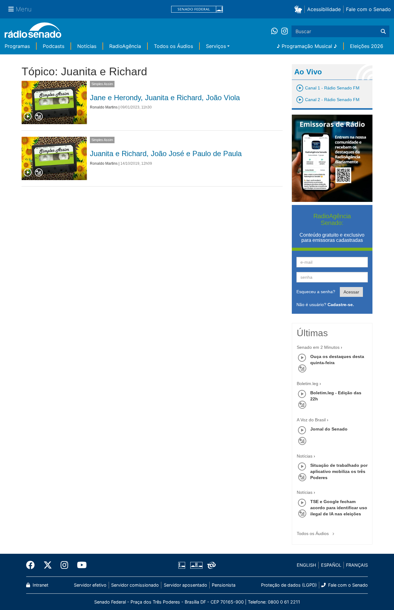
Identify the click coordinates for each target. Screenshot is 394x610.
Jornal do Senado (329, 429)
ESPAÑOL (331, 565)
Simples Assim (102, 84)
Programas (17, 46)
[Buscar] (383, 31)
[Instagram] (284, 31)
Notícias (86, 46)
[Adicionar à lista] (38, 116)
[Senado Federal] (197, 9)
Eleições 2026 (366, 46)
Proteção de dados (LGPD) (289, 585)
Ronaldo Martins (104, 107)
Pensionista (223, 585)
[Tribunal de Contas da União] (210, 565)
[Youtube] (80, 565)
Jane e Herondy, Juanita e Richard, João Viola (165, 97)
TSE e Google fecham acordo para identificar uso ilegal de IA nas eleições (338, 507)
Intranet (39, 585)
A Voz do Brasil (311, 419)
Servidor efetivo (90, 585)
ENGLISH (306, 565)
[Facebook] (32, 565)
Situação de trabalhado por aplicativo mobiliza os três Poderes (339, 471)
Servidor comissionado (135, 585)
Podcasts (53, 46)
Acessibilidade (324, 9)
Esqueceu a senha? (315, 291)
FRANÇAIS (357, 565)
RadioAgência (125, 46)
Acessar (351, 291)
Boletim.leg (307, 383)
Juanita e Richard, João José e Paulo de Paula (166, 153)
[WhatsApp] (276, 31)
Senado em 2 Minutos (318, 347)
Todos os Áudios (173, 46)
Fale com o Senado (368, 9)
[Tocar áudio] (28, 116)
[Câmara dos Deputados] (182, 565)
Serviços (216, 46)
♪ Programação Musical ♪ (307, 46)
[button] (299, 9)
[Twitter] (47, 565)
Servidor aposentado (185, 585)
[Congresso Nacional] (196, 565)
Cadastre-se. (341, 304)
